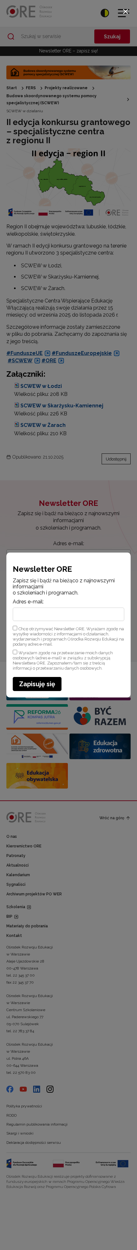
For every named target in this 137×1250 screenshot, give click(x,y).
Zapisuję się (37, 684)
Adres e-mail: (28, 601)
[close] (125, 11)
